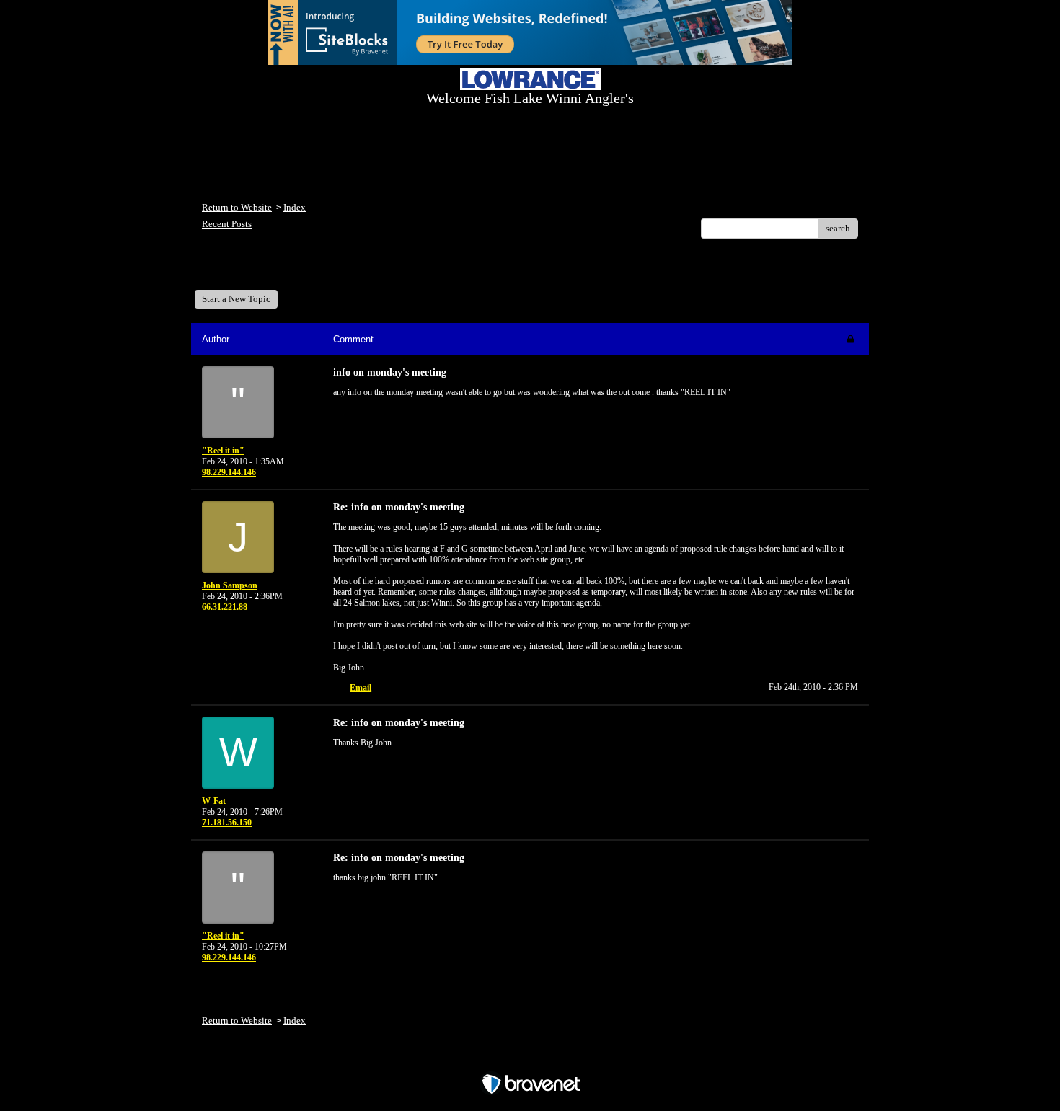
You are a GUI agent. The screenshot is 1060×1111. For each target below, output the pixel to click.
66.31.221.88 (224, 607)
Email (360, 688)
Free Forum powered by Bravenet (530, 1058)
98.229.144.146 (229, 472)
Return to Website (237, 207)
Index (294, 207)
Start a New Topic (236, 298)
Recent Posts (227, 223)
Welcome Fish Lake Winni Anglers (280, 269)
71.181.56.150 (227, 823)
